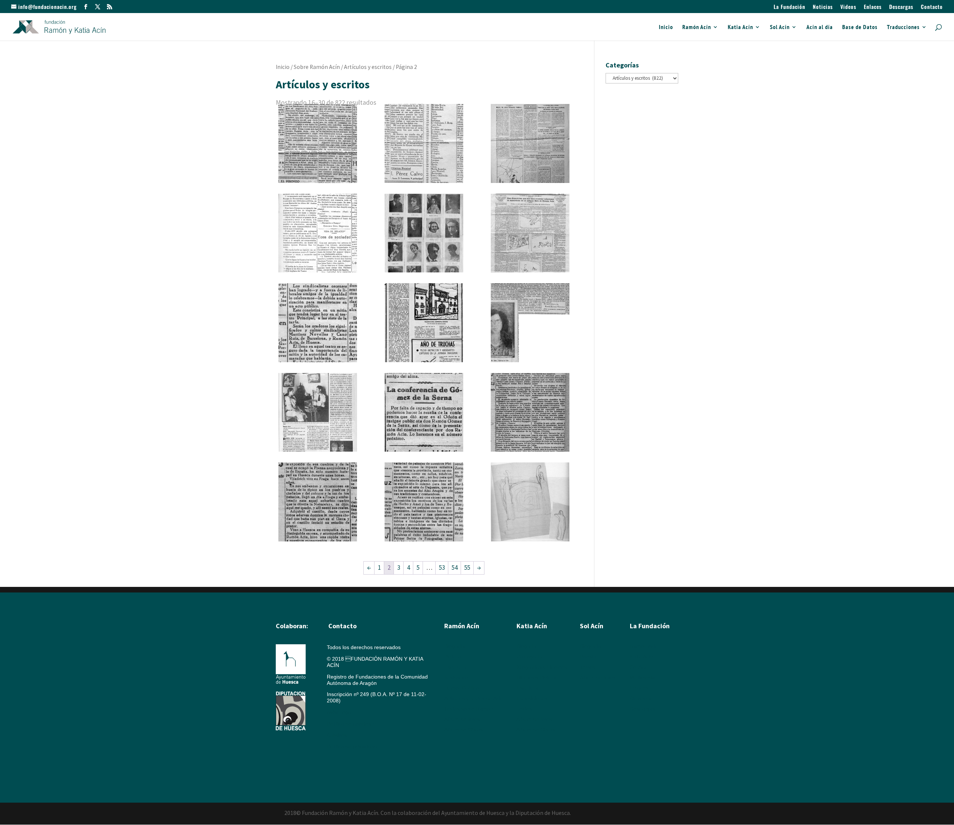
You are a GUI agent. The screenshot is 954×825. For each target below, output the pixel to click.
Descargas (901, 7)
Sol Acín (780, 27)
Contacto (932, 7)
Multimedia (643, 677)
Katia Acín (740, 27)
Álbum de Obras (463, 730)
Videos (848, 7)
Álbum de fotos (462, 719)
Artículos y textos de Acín (473, 698)
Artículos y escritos (368, 66)
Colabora (640, 698)
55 (467, 567)
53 (442, 567)
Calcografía (530, 657)
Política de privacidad (352, 746)
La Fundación (789, 7)
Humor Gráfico (461, 688)
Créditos (337, 735)
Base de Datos (860, 27)
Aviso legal (339, 712)
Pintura (452, 657)
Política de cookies (351, 724)
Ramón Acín (696, 27)
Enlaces (873, 7)
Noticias (823, 7)
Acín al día (819, 27)
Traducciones (903, 27)
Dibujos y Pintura (536, 677)
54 (455, 567)
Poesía (588, 657)
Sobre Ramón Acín (317, 66)
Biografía (454, 646)
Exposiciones (532, 698)
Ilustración (456, 677)
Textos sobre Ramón (468, 709)
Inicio (666, 27)
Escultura (455, 667)
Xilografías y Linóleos (542, 667)
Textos (524, 709)
